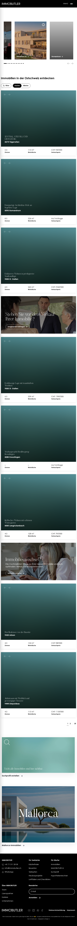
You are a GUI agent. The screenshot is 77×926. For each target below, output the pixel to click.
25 (75, 723)
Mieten (25, 85)
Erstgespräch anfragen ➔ (44, 919)
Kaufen (17, 85)
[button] (43, 24)
